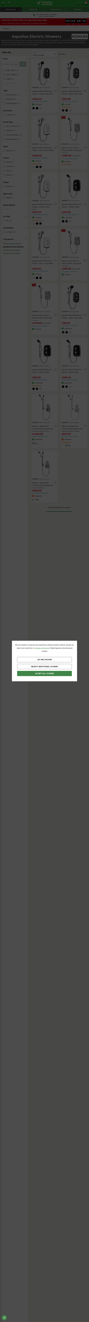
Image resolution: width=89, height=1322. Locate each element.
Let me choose (44, 660)
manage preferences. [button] (42, 648)
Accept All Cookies (44, 673)
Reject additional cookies (44, 666)
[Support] (4, 1317)
